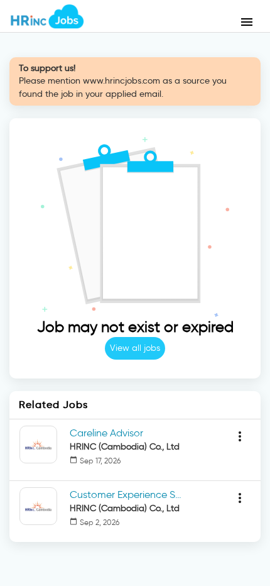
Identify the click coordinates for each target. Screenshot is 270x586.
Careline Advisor (106, 433)
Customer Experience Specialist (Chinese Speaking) (126, 494)
